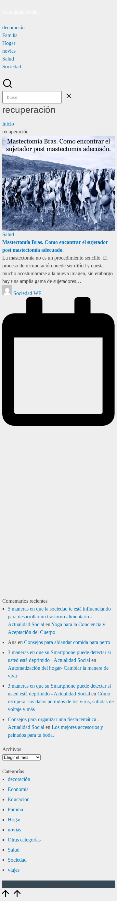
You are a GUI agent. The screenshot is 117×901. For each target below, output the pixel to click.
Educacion (19, 799)
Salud (8, 234)
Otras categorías (24, 839)
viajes (14, 870)
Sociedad (17, 860)
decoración (19, 779)
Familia (15, 809)
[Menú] (3, 21)
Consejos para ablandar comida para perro (67, 642)
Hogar (14, 819)
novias (14, 829)
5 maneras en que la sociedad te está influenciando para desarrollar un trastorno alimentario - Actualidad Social (59, 616)
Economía (18, 789)
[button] (63, 97)
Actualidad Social (20, 12)
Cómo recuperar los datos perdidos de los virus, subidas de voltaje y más (61, 701)
